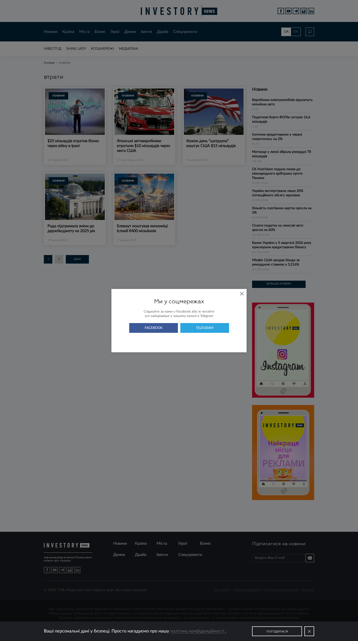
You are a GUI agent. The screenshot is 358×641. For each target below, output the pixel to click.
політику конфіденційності (197, 631)
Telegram (204, 328)
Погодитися (277, 631)
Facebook (153, 328)
